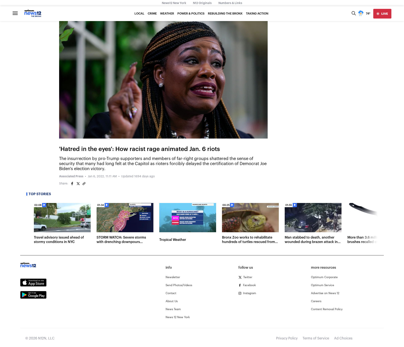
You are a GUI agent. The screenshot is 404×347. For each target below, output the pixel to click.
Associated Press (71, 176)
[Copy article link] (84, 183)
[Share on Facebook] (72, 183)
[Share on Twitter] (78, 183)
